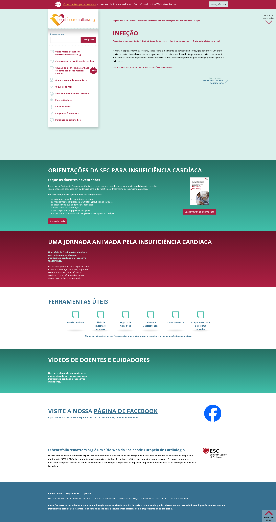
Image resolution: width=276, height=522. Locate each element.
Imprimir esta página (179, 41)
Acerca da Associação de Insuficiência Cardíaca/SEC (143, 498)
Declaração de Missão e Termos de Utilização (69, 498)
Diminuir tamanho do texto (154, 41)
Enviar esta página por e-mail (206, 41)
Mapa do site (72, 493)
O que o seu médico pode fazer (71, 80)
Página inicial (119, 20)
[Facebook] (212, 413)
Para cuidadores (63, 100)
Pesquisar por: (57, 34)
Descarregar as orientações (199, 211)
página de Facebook (126, 411)
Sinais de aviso (63, 106)
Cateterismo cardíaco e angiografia (213, 80)
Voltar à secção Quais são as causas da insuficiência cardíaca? (143, 67)
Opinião (87, 493)
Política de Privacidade (105, 498)
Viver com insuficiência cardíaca (72, 93)
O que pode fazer (64, 86)
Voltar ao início (269, 518)
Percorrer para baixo (268, 16)
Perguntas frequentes (67, 113)
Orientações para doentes (79, 4)
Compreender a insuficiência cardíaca (74, 61)
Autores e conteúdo (179, 498)
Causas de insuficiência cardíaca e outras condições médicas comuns (75, 70)
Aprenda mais (57, 221)
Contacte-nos (55, 493)
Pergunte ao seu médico (68, 119)
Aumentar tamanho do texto (126, 41)
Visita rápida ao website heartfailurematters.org (68, 53)
